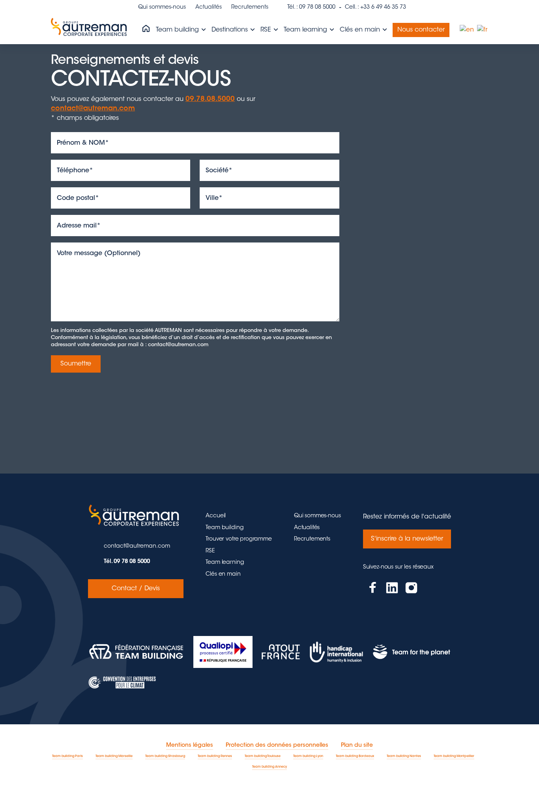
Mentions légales (189, 745)
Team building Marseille (114, 756)
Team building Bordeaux (355, 756)
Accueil (216, 516)
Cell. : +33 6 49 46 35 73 (375, 7)
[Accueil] (146, 29)
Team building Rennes (215, 756)
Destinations (230, 30)
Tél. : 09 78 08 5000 (311, 7)
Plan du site (357, 745)
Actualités (208, 7)
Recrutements (249, 7)
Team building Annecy (269, 766)
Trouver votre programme (238, 539)
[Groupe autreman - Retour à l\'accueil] (90, 30)
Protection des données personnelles (277, 745)
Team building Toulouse (263, 756)
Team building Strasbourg (165, 756)
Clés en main (361, 30)
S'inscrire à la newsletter (407, 539)
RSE (266, 30)
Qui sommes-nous (162, 7)
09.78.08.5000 (210, 99)
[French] (482, 30)
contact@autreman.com (93, 108)
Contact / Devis (136, 589)
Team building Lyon (308, 756)
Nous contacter (421, 30)
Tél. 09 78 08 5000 (127, 562)
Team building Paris (67, 756)
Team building (178, 30)
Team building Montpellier (454, 756)
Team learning (306, 30)
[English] (467, 30)
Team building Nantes (404, 756)
